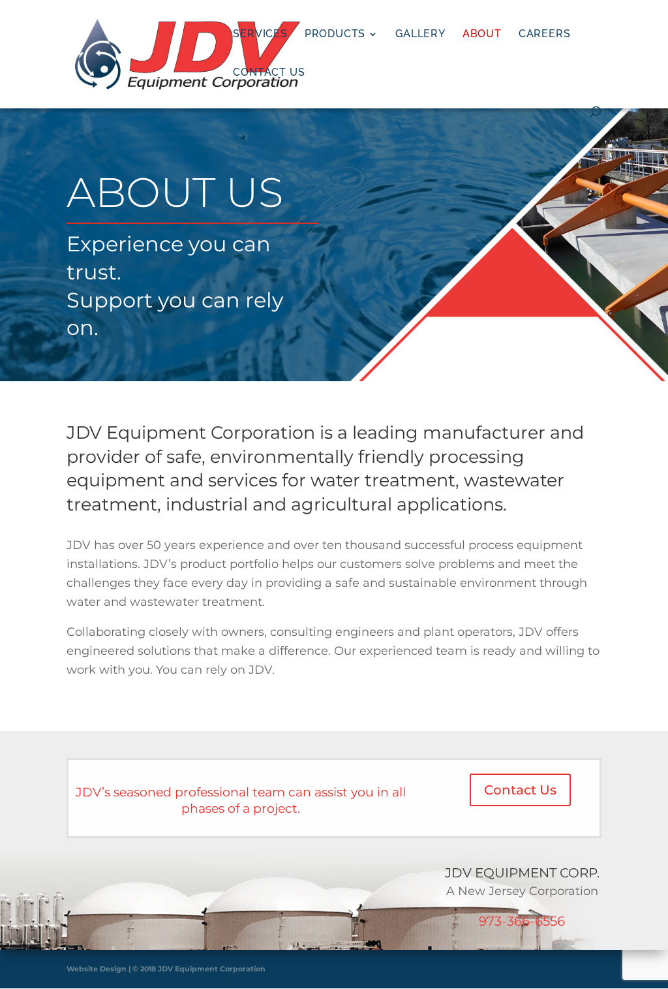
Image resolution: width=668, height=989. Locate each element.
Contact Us (269, 73)
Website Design (97, 968)
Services (260, 34)
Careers (545, 34)
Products (335, 34)
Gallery (420, 34)
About (482, 34)
